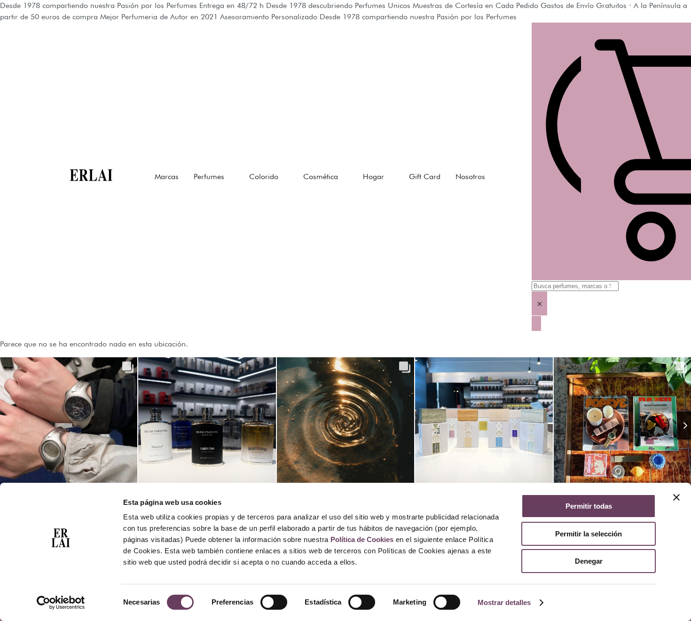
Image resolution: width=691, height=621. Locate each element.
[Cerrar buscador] (536, 323)
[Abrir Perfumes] (230, 176)
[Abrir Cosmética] (344, 176)
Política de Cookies (361, 539)
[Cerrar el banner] (676, 497)
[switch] (273, 602)
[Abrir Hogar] (390, 176)
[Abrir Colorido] (284, 176)
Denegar (589, 561)
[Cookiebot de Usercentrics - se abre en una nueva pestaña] (61, 603)
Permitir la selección (588, 534)
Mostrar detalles (504, 602)
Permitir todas (588, 506)
